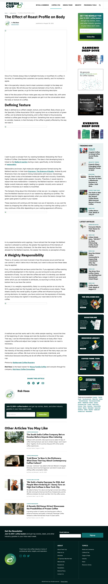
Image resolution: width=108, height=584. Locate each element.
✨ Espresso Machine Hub (64, 558)
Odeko (85, 409)
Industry (78, 5)
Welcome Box (61, 561)
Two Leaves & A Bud (94, 400)
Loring (100, 399)
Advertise (60, 555)
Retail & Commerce (42, 5)
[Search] (100, 5)
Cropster (94, 397)
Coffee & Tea (56, 5)
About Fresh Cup (62, 549)
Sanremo (89, 406)
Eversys (80, 406)
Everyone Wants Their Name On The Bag (95, 229)
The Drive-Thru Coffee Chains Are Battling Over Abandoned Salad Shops (95, 275)
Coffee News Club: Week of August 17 (94, 287)
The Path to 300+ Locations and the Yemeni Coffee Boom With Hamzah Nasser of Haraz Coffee (95, 198)
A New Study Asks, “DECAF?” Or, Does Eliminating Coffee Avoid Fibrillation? (95, 242)
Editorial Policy (15, 24)
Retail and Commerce (92, 149)
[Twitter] (28, 556)
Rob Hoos (16, 22)
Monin (79, 402)
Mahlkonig (85, 402)
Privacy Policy (64, 581)
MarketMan (89, 411)
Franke (89, 404)
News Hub (91, 208)
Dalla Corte (95, 404)
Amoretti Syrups (83, 400)
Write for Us (60, 552)
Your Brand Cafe (86, 399)
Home (6, 13)
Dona (84, 406)
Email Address (64, 532)
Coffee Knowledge (32, 432)
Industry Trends (94, 162)
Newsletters (60, 568)
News (83, 561)
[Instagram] (21, 556)
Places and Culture (33, 479)
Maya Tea (95, 399)
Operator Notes (93, 224)
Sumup (96, 402)
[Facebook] (24, 556)
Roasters (91, 174)
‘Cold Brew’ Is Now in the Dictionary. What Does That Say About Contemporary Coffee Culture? (46, 460)
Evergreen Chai (82, 404)
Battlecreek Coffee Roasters (24, 363)
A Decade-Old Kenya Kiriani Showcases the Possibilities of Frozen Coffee (45, 507)
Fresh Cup (14, 5)
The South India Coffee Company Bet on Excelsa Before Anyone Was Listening (46, 435)
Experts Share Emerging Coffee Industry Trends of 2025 (95, 167)
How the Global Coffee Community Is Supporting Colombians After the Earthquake (94, 259)
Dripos (91, 402)
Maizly (85, 408)
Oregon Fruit (81, 411)
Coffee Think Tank (94, 190)
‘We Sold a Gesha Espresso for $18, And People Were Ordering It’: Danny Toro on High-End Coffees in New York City (46, 484)
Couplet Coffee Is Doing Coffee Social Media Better (94, 155)
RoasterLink (60, 564)
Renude (91, 409)
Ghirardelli (90, 408)
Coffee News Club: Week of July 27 (94, 213)
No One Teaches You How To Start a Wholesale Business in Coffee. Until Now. (95, 181)
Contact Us (60, 574)
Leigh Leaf (97, 409)
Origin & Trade (67, 5)
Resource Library (86, 564)
